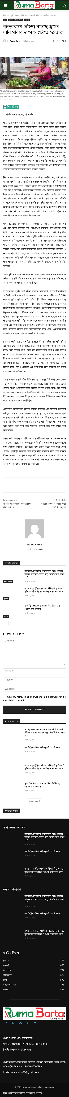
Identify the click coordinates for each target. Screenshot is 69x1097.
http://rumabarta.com (34, 549)
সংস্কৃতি (27, 20)
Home (6, 15)
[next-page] (10, 623)
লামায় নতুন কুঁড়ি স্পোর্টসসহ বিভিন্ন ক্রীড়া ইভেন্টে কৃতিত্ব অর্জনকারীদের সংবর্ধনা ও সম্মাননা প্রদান (44, 590)
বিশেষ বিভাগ (18, 20)
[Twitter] (24, 49)
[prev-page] (5, 623)
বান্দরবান (11, 20)
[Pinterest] (31, 49)
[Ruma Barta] (5, 41)
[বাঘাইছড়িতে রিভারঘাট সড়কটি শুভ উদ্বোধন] (12, 752)
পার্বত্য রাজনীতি (8, 581)
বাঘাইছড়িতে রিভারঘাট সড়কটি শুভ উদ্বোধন (42, 747)
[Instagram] (13, 1023)
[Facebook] (16, 49)
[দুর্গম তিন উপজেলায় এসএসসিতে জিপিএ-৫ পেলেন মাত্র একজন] (12, 611)
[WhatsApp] (38, 49)
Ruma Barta (15, 41)
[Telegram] (20, 1023)
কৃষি (12, 15)
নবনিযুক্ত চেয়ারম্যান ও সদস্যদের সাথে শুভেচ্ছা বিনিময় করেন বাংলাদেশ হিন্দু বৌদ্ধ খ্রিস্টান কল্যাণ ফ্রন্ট (45, 574)
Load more (33, 801)
